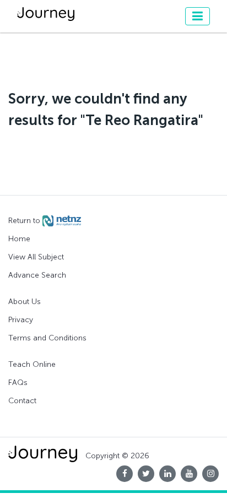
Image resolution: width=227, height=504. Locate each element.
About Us (24, 301)
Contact (22, 400)
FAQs (18, 382)
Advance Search (37, 275)
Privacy (20, 319)
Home (19, 238)
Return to (25, 220)
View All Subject (36, 257)
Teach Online (32, 364)
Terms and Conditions (47, 338)
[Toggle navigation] (197, 16)
